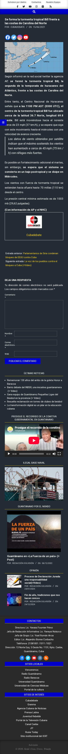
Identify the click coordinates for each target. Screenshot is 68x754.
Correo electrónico (9, 345)
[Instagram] (19, 37)
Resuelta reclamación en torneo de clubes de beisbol (34, 401)
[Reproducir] (8, 453)
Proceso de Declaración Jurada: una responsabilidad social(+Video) (43, 579)
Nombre (8, 334)
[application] (34, 440)
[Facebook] (7, 37)
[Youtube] (25, 37)
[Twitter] (13, 37)
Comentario (9, 296)
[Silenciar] (54, 453)
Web (7, 354)
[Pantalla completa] (59, 453)
